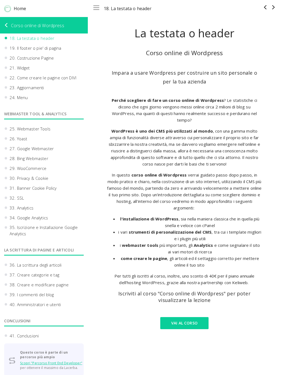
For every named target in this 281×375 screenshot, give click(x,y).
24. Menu (19, 97)
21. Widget (20, 68)
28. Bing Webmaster (29, 158)
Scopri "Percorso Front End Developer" (51, 363)
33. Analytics (21, 208)
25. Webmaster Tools (30, 128)
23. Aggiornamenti (27, 87)
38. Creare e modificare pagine (39, 284)
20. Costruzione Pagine (32, 58)
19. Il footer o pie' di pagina (35, 48)
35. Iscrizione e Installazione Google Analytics (44, 230)
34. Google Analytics (29, 217)
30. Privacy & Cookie (29, 178)
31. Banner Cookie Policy (33, 188)
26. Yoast (18, 138)
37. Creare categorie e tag (34, 275)
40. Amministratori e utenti (35, 304)
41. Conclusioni (24, 335)
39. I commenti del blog (32, 294)
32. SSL (17, 198)
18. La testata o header (32, 38)
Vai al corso (184, 323)
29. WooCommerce (28, 168)
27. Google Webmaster (32, 148)
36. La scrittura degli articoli (36, 265)
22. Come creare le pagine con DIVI (43, 77)
